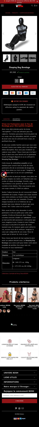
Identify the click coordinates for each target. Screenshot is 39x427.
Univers (22, 414)
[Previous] (4, 33)
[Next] (35, 33)
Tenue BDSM (24, 273)
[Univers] (19, 6)
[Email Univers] (22, 408)
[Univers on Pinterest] (16, 408)
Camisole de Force (14, 273)
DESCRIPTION (16, 119)
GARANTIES (6, 119)
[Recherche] (32, 5)
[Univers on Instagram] (19, 408)
